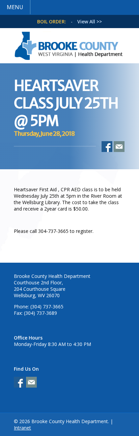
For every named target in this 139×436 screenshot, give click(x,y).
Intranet (22, 427)
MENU (15, 7)
